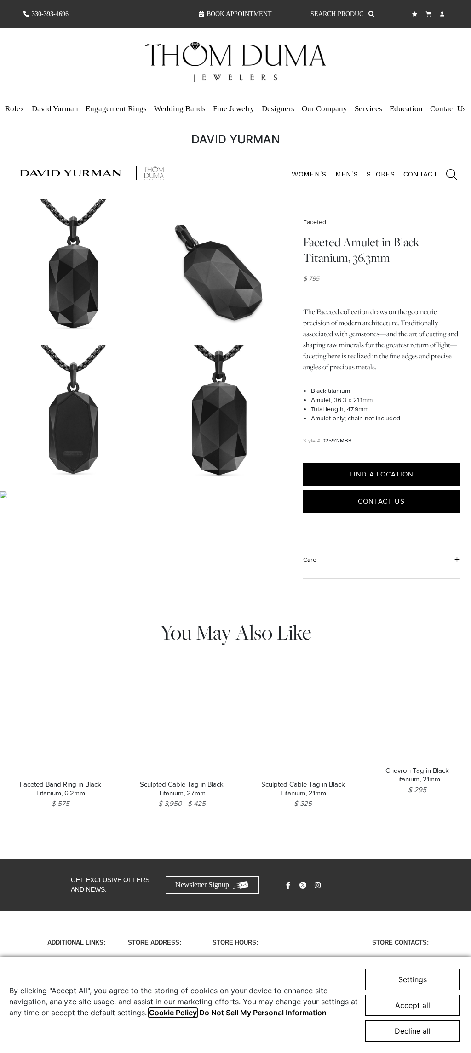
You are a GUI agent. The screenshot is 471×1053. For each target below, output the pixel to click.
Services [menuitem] (368, 108)
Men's (346, 174)
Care (309, 560)
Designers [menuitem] (278, 108)
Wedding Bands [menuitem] (180, 108)
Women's (309, 174)
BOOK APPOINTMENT (239, 14)
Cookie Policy (173, 1012)
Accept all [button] (412, 1005)
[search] (447, 176)
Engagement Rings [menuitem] (116, 108)
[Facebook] (289, 885)
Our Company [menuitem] (324, 108)
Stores (381, 174)
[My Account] (443, 14)
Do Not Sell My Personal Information (263, 1012)
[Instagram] (318, 885)
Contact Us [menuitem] (448, 108)
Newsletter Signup (202, 885)
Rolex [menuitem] (14, 108)
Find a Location (382, 474)
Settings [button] (412, 979)
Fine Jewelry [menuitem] (233, 108)
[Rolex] (413, 62)
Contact (420, 174)
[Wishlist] (416, 14)
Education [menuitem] (406, 108)
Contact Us (381, 501)
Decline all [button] (413, 1031)
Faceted (314, 222)
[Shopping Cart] (429, 14)
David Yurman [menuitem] (55, 108)
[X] (304, 885)
